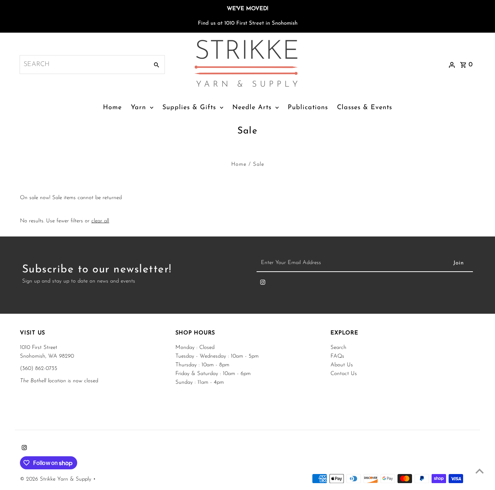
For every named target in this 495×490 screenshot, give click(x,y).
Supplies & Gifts (189, 107)
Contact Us (343, 373)
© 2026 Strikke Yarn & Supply (56, 479)
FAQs (337, 356)
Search (338, 347)
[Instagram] (262, 284)
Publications (308, 107)
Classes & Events (364, 107)
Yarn (138, 107)
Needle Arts (251, 107)
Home (112, 107)
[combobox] (83, 64)
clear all (100, 221)
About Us (341, 365)
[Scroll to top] (479, 471)
